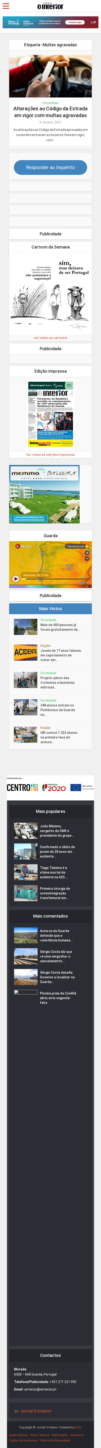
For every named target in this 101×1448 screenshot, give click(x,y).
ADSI (77, 1427)
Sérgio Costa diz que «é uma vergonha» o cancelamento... (56, 956)
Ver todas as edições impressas (50, 455)
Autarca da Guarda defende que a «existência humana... (56, 935)
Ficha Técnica (39, 1435)
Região (45, 646)
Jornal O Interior (36, 1410)
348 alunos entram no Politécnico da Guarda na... (57, 710)
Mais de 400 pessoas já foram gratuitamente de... (60, 627)
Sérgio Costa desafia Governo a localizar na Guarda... (57, 977)
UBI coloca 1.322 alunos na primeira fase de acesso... (59, 737)
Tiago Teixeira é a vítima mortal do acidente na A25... (53, 872)
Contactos (77, 1435)
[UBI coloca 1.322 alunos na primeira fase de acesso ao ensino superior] (27, 735)
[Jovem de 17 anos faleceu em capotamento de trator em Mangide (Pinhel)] (27, 653)
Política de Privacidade (55, 1440)
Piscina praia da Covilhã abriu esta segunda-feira (58, 998)
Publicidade (59, 1435)
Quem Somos (18, 1435)
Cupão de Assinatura (23, 1440)
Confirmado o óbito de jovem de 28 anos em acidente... (57, 851)
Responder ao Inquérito (50, 167)
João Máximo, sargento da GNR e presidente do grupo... (57, 830)
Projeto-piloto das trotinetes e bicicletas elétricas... (57, 682)
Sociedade (50, 102)
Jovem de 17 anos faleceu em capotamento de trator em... (60, 655)
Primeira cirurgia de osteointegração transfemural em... (55, 893)
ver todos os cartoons (50, 338)
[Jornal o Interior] (50, 5)
